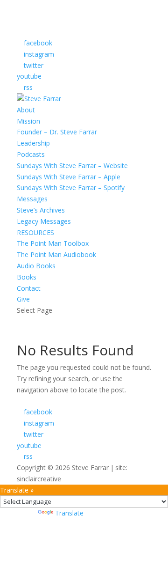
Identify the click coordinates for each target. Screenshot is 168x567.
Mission (28, 121)
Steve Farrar (90, 467)
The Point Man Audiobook (56, 254)
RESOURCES (35, 232)
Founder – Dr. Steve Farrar (57, 131)
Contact (29, 288)
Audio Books (36, 265)
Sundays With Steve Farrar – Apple (68, 176)
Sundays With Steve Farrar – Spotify (71, 187)
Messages (32, 198)
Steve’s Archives (41, 210)
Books (26, 276)
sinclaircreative (39, 478)
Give (23, 299)
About (26, 109)
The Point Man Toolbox (53, 243)
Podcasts (31, 154)
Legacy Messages (44, 221)
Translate (69, 512)
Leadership (33, 143)
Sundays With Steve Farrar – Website (72, 165)
